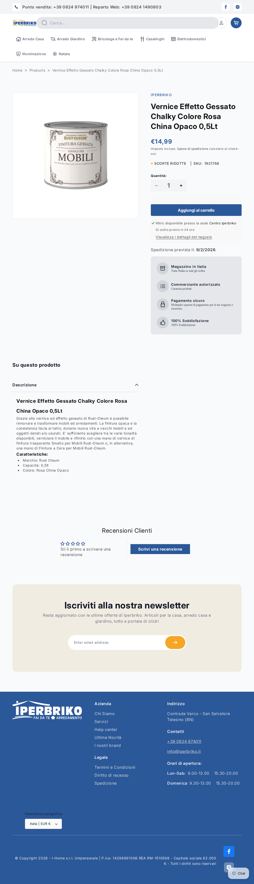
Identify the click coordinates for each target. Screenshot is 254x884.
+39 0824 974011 (184, 741)
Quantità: (159, 176)
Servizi (101, 721)
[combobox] (127, 23)
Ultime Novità (108, 737)
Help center (106, 729)
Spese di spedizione (192, 149)
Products (37, 70)
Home (17, 70)
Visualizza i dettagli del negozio (184, 237)
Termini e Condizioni (115, 767)
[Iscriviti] (175, 642)
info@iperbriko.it (184, 751)
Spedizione (106, 783)
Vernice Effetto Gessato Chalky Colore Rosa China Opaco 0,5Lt (107, 70)
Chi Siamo (105, 713)
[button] (221, 22)
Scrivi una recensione (160, 549)
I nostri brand (108, 745)
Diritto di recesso (112, 775)
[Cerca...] (44, 22)
